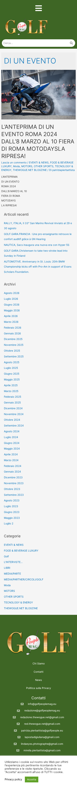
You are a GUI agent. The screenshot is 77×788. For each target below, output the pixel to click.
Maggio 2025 (12, 379)
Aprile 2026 (11, 316)
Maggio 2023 (12, 517)
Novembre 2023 (14, 483)
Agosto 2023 (11, 500)
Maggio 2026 (12, 310)
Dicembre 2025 (13, 339)
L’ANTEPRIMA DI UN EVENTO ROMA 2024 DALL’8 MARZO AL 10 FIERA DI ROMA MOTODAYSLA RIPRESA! (37, 141)
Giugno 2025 (11, 373)
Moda (16, 166)
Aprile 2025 (11, 385)
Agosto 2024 (11, 431)
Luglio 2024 (11, 437)
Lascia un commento (14, 162)
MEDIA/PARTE (12, 573)
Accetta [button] (31, 779)
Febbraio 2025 (12, 396)
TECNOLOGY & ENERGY (18, 602)
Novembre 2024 (14, 414)
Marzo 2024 (11, 460)
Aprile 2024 (11, 454)
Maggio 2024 (12, 448)
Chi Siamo (39, 663)
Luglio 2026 (11, 298)
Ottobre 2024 (12, 419)
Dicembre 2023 (13, 477)
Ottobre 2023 (12, 489)
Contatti (38, 671)
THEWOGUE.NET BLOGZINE (30, 169)
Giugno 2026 (11, 304)
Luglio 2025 (11, 367)
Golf (6, 556)
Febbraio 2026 (12, 327)
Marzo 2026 (11, 321)
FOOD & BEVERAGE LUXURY (21, 550)
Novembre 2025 (13, 344)
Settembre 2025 (14, 356)
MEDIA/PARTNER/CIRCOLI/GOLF (23, 579)
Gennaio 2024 (12, 471)
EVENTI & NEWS (39, 162)
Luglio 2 (8, 523)
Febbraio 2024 (12, 465)
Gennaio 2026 (12, 333)
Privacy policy (13, 779)
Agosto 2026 (11, 292)
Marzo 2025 (11, 391)
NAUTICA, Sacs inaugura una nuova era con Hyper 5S (36, 244)
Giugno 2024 (11, 442)
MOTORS (26, 166)
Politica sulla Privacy (38, 688)
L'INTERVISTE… (13, 562)
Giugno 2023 (11, 512)
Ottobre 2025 (12, 350)
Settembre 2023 (14, 494)
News (38, 679)
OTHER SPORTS (43, 166)
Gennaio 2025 (12, 402)
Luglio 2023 (11, 506)
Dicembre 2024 (13, 408)
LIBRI (7, 567)
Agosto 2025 (11, 362)
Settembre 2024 (14, 425)
